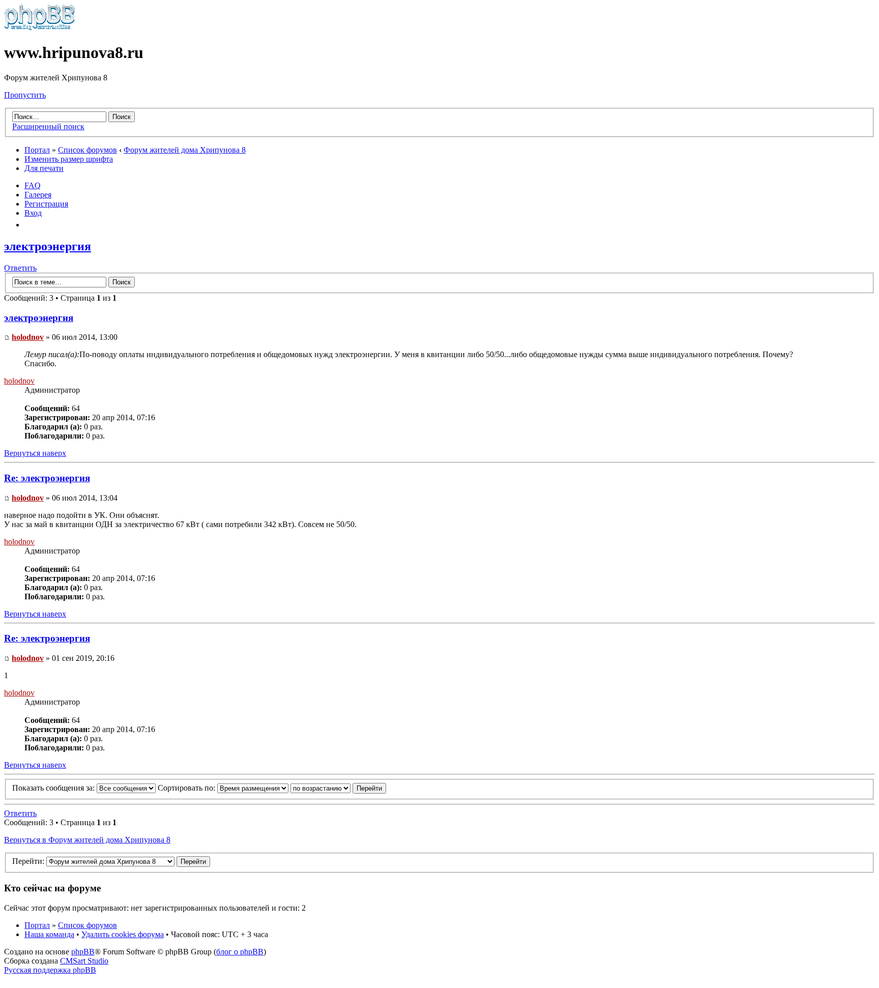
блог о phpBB (239, 951)
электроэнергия (47, 246)
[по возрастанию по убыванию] (338, 787)
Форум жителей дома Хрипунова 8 (185, 150)
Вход (33, 213)
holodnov (28, 337)
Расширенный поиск (48, 126)
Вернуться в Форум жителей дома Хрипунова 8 (87, 839)
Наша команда (49, 934)
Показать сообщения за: (54, 787)
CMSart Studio (84, 960)
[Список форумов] (39, 27)
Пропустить (25, 95)
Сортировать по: (187, 787)
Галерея (37, 194)
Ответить (20, 268)
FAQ (32, 185)
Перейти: (28, 861)
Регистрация (46, 203)
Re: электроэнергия (47, 478)
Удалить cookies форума (122, 934)
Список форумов (87, 150)
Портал (37, 150)
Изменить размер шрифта (68, 159)
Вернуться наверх (35, 453)
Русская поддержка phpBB (50, 970)
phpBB (83, 951)
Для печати (44, 168)
